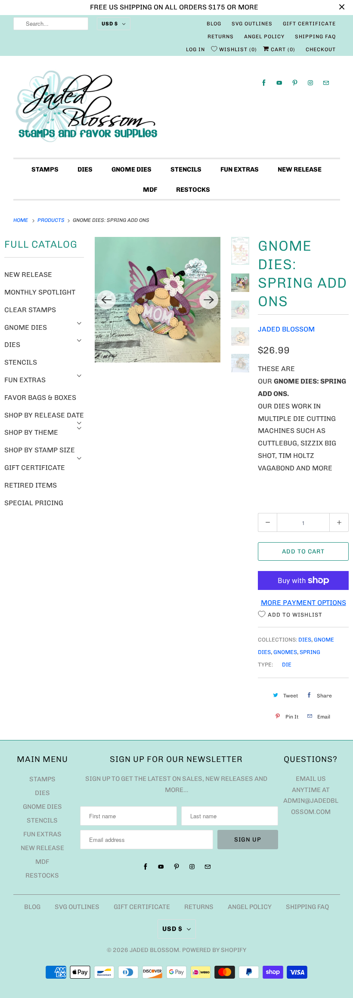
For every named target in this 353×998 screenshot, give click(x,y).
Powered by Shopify (214, 950)
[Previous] (106, 299)
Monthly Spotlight (39, 292)
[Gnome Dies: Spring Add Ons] (157, 299)
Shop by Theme (31, 432)
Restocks (193, 189)
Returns (220, 37)
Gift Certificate (309, 24)
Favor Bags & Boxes (40, 397)
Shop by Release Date (44, 415)
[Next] (208, 299)
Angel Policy (264, 37)
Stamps (45, 169)
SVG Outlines (252, 24)
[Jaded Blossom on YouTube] (279, 82)
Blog (214, 24)
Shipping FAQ (315, 37)
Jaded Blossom (286, 329)
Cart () (282, 49)
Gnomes (285, 652)
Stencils (185, 169)
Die (286, 664)
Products (51, 220)
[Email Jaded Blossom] (325, 82)
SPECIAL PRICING (33, 503)
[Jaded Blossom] (176, 109)
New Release (300, 169)
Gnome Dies (131, 169)
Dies (85, 169)
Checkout (321, 49)
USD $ (110, 24)
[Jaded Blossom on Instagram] (310, 82)
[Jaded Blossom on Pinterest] (294, 82)
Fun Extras (239, 169)
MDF (150, 189)
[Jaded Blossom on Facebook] (263, 82)
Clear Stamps (30, 310)
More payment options (303, 603)
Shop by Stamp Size (39, 450)
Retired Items (30, 485)
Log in (195, 49)
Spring (310, 652)
